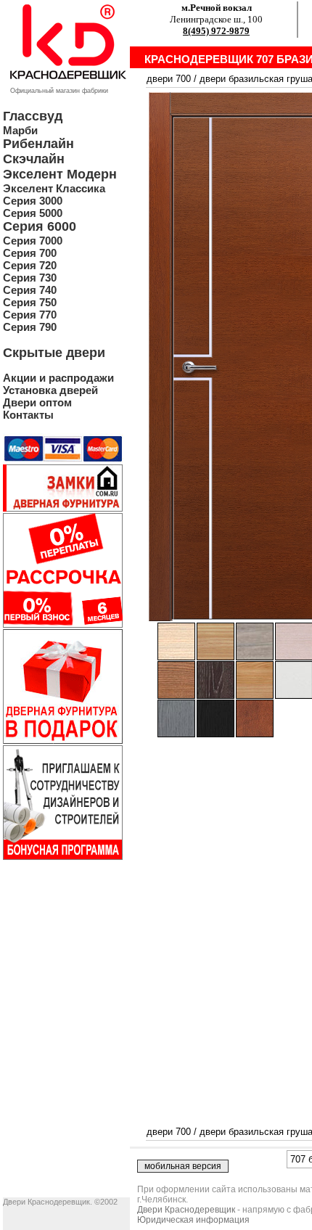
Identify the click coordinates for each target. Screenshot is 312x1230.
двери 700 (169, 78)
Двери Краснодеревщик (186, 1210)
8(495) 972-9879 (216, 30)
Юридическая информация (193, 1220)
